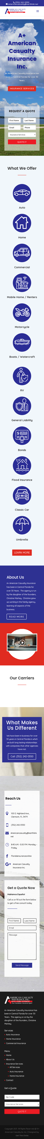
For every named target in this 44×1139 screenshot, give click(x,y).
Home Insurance (17, 1076)
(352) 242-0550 (22, 2)
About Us (10, 1059)
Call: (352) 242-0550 (22, 756)
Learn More (22, 552)
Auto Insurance (16, 1071)
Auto (22, 207)
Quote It (22, 142)
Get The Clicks (22, 1135)
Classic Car (22, 509)
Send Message (22, 965)
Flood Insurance (22, 480)
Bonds (22, 450)
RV (22, 390)
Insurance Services (22, 88)
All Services (15, 1067)
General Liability (22, 420)
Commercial (22, 267)
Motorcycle (22, 327)
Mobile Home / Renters (22, 297)
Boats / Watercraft (22, 356)
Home (22, 237)
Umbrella (22, 539)
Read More (16, 616)
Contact (9, 1080)
